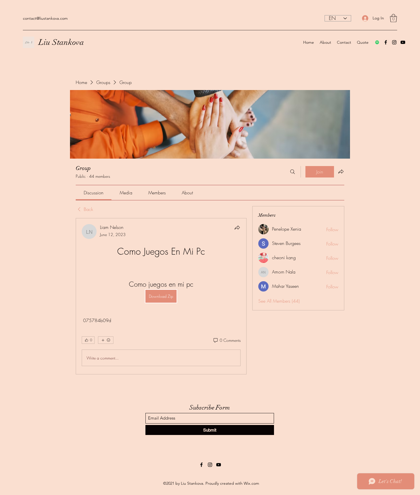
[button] (393, 18)
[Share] (237, 227)
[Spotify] (377, 42)
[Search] (292, 171)
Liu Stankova (61, 42)
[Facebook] (386, 42)
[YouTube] (403, 42)
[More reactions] (105, 340)
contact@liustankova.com (45, 18)
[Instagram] (394, 42)
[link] (93, 192)
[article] (161, 296)
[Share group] (340, 171)
